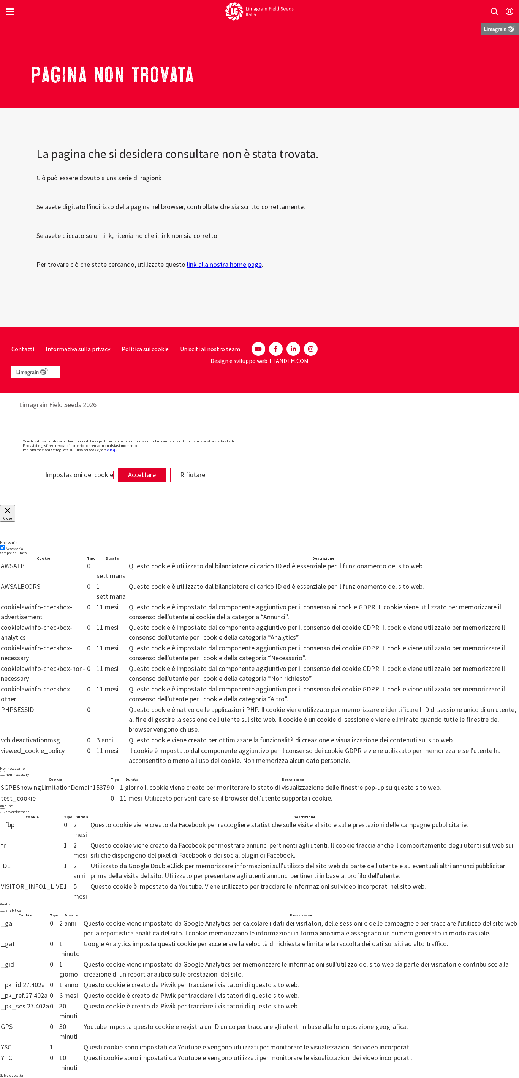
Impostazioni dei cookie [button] (79, 475)
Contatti (22, 349)
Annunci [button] (7, 806)
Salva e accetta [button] (11, 1075)
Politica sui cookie (145, 349)
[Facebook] (276, 349)
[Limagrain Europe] (500, 28)
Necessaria (14, 548)
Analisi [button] (5, 904)
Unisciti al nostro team (210, 349)
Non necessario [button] (12, 768)
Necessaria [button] (8, 542)
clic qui (113, 449)
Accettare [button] (142, 474)
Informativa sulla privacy (78, 349)
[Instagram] (311, 349)
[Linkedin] (293, 349)
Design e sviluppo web (238, 361)
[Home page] (259, 11)
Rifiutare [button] (192, 474)
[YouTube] (258, 349)
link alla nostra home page (224, 264)
